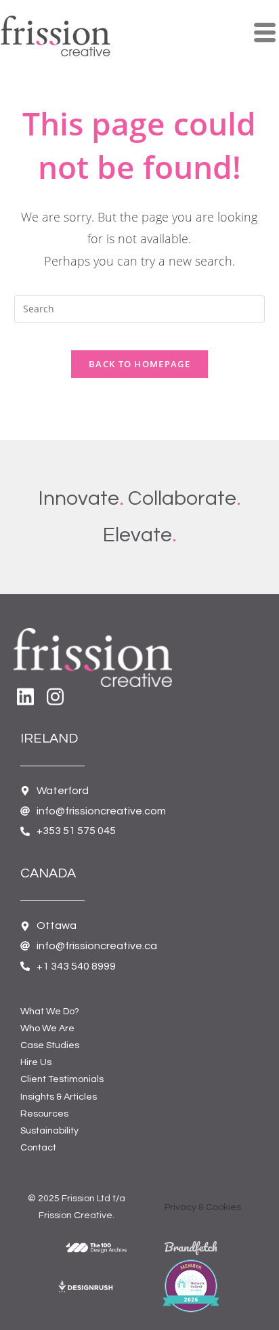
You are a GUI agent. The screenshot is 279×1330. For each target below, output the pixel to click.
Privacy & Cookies (203, 1207)
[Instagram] (57, 690)
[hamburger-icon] (264, 34)
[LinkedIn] (27, 690)
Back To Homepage (139, 364)
